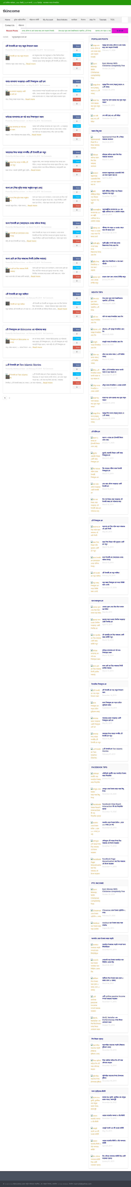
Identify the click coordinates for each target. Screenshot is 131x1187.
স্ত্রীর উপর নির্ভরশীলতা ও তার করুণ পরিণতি (112, 262)
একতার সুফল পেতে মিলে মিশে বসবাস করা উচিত (113, 607)
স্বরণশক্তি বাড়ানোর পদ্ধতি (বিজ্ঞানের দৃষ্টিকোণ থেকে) (113, 1045)
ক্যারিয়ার (74, 20)
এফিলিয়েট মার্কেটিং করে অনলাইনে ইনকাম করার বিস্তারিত (114, 774)
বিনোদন (83, 20)
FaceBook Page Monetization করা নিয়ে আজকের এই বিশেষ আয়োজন (113, 861)
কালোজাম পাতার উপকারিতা (51, 3)
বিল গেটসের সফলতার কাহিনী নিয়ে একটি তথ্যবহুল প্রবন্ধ (114, 1157)
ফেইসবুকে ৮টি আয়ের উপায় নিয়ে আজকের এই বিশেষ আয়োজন (111, 841)
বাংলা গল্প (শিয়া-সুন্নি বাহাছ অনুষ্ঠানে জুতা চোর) (24, 187)
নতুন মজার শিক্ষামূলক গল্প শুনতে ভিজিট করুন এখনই (113, 583)
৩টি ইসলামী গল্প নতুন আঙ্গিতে (17, 294)
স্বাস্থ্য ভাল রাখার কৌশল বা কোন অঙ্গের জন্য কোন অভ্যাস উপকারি (113, 46)
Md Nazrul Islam (19, 50)
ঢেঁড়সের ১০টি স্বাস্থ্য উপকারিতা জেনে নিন (113, 330)
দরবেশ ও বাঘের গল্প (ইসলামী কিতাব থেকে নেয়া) (112, 438)
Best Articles (62, 20)
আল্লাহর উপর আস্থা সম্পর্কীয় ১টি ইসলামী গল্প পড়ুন (26, 152)
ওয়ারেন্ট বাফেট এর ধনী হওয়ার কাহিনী (113, 1128)
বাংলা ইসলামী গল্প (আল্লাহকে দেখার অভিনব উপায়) (26, 223)
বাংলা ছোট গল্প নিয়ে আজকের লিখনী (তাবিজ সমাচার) (26, 258)
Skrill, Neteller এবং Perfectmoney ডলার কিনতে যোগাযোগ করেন (112, 1019)
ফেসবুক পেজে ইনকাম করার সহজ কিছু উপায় (113, 789)
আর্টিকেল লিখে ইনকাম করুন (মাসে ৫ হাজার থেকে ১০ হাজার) (112, 979)
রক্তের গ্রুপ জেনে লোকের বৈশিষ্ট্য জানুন (114, 276)
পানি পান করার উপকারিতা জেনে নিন (112, 316)
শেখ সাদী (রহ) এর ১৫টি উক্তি (111, 115)
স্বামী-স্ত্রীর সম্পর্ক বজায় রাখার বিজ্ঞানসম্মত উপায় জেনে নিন (111, 244)
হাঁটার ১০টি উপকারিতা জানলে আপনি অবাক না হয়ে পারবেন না (112, 370)
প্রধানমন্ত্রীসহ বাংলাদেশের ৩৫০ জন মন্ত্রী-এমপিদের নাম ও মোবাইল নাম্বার (113, 210)
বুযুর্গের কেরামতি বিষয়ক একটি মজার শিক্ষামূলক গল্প (112, 454)
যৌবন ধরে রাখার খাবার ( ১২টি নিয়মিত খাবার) (113, 355)
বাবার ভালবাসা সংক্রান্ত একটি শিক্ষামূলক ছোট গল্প (25, 81)
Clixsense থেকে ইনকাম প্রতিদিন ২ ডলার (113, 911)
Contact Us (9, 25)
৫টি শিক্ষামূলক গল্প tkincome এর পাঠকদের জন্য (26, 329)
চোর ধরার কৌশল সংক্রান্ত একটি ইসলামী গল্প (112, 484)
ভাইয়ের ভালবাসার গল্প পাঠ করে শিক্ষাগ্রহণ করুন (24, 116)
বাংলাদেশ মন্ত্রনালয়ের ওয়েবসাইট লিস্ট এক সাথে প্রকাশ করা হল (113, 173)
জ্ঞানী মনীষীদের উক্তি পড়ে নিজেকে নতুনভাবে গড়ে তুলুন (112, 192)
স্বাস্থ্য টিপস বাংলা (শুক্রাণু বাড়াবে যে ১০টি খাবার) (113, 85)
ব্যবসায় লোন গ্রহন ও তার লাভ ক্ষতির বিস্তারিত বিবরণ (90, 31)
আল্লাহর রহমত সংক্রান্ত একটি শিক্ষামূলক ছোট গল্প (111, 719)
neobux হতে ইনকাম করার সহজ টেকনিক (112, 923)
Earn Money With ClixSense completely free (113, 64)
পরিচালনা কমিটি (34, 20)
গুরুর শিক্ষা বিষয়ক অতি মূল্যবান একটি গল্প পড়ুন (113, 543)
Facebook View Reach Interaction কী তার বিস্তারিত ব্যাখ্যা (112, 806)
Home (7, 20)
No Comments (49, 50)
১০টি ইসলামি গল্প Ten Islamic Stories (23, 364)
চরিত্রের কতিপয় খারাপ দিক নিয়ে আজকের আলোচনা (111, 155)
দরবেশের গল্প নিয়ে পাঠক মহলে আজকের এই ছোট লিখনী (113, 527)
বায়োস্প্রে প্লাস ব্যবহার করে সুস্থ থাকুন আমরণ (114, 101)
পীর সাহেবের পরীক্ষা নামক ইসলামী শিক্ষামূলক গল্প (112, 469)
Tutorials (102, 20)
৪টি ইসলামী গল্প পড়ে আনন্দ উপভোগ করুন (22, 46)
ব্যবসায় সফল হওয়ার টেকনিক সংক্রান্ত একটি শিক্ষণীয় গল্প (113, 620)
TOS (112, 20)
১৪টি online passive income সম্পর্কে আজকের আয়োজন (113, 997)
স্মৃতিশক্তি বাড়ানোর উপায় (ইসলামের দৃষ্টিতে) (112, 1076)
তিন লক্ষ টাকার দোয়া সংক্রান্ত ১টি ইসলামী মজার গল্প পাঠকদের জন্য (112, 500)
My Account (48, 20)
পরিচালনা (21, 25)
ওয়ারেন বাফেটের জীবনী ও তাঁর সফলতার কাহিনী (113, 1141)
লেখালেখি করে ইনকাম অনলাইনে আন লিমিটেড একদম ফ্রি (113, 960)
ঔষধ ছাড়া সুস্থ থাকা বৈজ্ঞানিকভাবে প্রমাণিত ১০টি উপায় (53, 31)
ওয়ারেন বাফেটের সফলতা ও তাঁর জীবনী (113, 1115)
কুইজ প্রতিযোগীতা (19, 20)
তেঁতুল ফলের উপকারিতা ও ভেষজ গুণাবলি (114, 385)
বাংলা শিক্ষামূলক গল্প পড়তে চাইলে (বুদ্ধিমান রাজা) (112, 703)
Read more (31, 64)
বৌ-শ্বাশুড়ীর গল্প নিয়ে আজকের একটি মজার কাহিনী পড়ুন (113, 635)
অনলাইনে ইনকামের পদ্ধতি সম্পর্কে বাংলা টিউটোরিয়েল (114, 945)
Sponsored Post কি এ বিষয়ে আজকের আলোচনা (112, 138)
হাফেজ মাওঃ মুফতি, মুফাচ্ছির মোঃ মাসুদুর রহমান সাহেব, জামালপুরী (114, 1098)
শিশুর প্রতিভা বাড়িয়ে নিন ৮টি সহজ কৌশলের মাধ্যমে (112, 1061)
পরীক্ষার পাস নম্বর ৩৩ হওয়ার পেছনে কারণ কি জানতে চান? (113, 228)
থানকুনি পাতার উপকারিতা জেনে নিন (112, 341)
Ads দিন (92, 20)
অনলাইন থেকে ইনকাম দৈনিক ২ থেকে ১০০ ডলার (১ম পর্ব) (113, 823)
